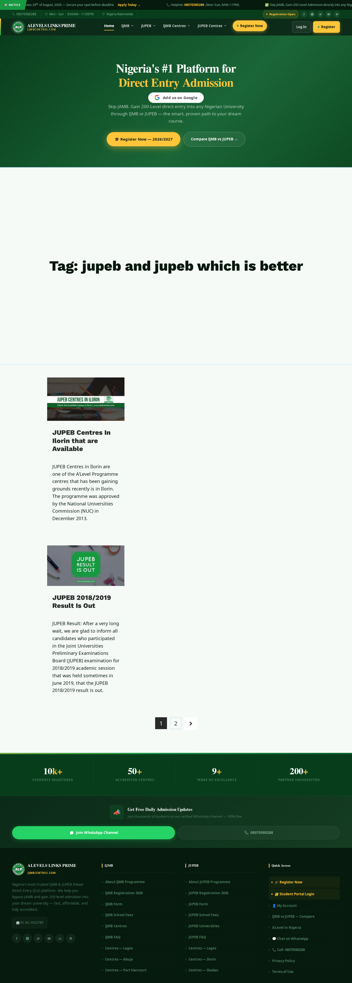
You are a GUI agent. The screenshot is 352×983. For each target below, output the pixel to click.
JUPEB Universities (204, 926)
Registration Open (282, 14)
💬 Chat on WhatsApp (290, 938)
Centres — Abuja (119, 959)
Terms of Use (283, 971)
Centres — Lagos (119, 948)
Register (328, 27)
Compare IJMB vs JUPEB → (214, 138)
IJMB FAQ (112, 937)
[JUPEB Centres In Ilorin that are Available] (85, 399)
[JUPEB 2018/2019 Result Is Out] (85, 565)
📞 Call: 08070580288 (288, 949)
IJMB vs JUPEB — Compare (293, 916)
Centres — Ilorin (202, 959)
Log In (301, 27)
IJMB (125, 25)
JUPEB (146, 25)
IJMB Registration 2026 (124, 893)
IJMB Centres (174, 25)
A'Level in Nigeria (286, 927)
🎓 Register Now (288, 882)
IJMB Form (113, 904)
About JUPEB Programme (209, 882)
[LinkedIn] (59, 938)
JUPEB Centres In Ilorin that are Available (81, 440)
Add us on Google (180, 97)
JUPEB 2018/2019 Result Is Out (81, 601)
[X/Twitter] (320, 14)
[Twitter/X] (38, 938)
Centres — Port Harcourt (126, 970)
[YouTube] (328, 14)
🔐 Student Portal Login (294, 894)
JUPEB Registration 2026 (208, 893)
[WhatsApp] (337, 14)
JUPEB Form (198, 904)
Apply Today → (39, 5)
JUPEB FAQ (197, 937)
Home (109, 25)
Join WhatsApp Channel (97, 832)
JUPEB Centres (210, 25)
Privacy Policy (283, 960)
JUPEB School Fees (204, 915)
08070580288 (105, 5)
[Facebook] (304, 14)
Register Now (251, 25)
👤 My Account (284, 905)
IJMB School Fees (119, 915)
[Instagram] (312, 14)
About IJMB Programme (125, 882)
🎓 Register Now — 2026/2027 (143, 139)
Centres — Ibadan (204, 970)
